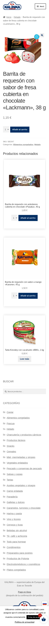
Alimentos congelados (23, 144)
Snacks (10, 446)
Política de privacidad (24, 622)
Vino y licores (14, 519)
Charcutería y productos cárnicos (24, 434)
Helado (17, 17)
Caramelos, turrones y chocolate (24, 508)
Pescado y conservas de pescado (24, 468)
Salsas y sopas (14, 474)
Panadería (12, 496)
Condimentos (14, 547)
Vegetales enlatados (17, 463)
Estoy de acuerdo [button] (34, 617)
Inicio (8, 17)
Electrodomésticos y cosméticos (23, 564)
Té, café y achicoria (17, 536)
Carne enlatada (15, 491)
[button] (42, 35)
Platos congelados (16, 570)
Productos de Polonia (18, 558)
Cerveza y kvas (15, 524)
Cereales (11, 451)
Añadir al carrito (19, 129)
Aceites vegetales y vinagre (21, 485)
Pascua (11, 423)
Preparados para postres (20, 553)
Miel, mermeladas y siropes (21, 457)
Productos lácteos (16, 440)
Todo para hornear (16, 541)
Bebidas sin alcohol (17, 530)
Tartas (10, 479)
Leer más (24, 359)
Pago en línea (24, 592)
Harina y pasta (14, 513)
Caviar (10, 412)
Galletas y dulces (16, 502)
